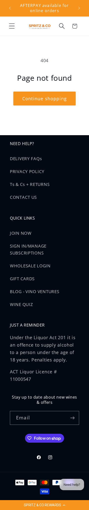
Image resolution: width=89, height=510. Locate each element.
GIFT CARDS (22, 278)
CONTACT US (23, 197)
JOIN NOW (21, 233)
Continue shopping (44, 99)
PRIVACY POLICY (27, 171)
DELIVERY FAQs (26, 158)
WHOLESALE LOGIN (30, 266)
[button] (44, 505)
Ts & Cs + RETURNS (29, 184)
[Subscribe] (72, 418)
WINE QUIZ (21, 304)
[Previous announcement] (9, 8)
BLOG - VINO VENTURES (34, 291)
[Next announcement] (79, 8)
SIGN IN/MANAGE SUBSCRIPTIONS (28, 249)
